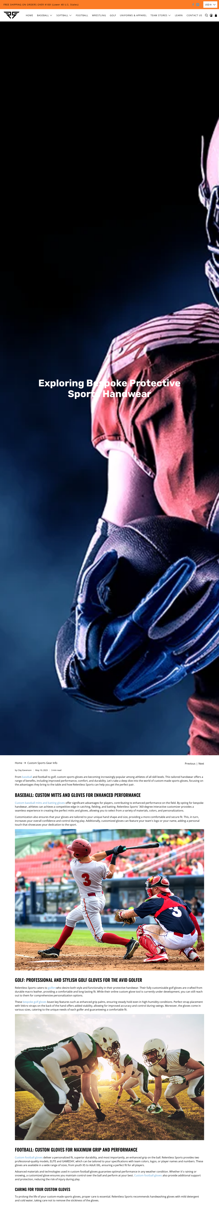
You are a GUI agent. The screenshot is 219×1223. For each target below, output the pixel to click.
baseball (27, 777)
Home (18, 763)
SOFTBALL (62, 15)
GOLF (113, 15)
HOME (29, 15)
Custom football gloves (29, 1157)
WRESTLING (99, 15)
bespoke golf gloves (34, 1002)
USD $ (208, 4)
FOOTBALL (82, 15)
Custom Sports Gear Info (42, 763)
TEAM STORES (159, 15)
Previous (190, 763)
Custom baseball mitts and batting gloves (40, 803)
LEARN (179, 15)
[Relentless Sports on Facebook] (193, 4)
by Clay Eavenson (23, 770)
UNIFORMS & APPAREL (133, 15)
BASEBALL (43, 15)
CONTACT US (194, 15)
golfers (52, 988)
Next (201, 763)
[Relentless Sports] (12, 15)
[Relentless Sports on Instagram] (197, 4)
